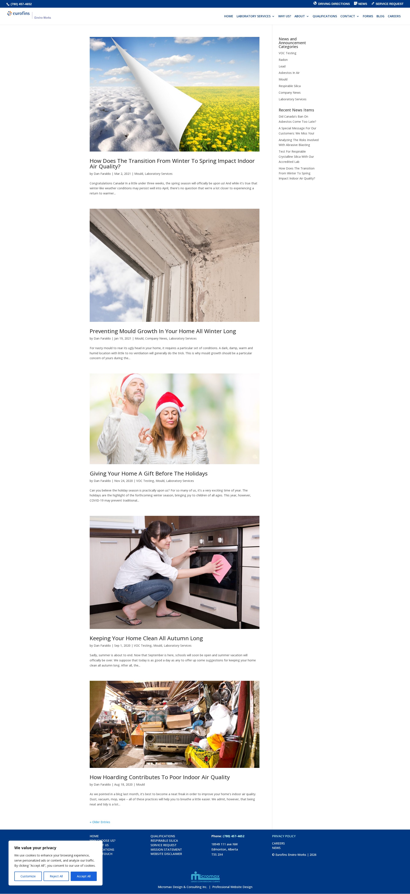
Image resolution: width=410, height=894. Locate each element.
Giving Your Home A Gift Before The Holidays (149, 473)
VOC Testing (145, 481)
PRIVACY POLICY (284, 836)
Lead (282, 66)
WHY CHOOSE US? (103, 841)
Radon (283, 60)
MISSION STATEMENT (166, 849)
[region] (55, 863)
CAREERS (394, 16)
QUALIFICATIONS (325, 16)
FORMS (368, 16)
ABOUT (299, 16)
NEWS (276, 848)
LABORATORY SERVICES (254, 16)
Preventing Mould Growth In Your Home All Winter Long (163, 331)
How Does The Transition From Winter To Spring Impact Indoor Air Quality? (172, 163)
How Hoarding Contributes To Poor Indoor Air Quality (160, 777)
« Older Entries (100, 822)
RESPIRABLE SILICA (164, 841)
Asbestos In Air (289, 73)
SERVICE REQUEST (164, 845)
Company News (156, 338)
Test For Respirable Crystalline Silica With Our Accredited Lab (296, 156)
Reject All (56, 876)
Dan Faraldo (102, 174)
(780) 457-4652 (21, 4)
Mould (138, 174)
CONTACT (347, 16)
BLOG (380, 16)
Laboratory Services (159, 174)
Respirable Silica (290, 86)
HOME (228, 16)
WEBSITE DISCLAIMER (166, 854)
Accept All (84, 876)
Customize (28, 876)
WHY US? (284, 16)
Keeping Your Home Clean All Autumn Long (146, 638)
